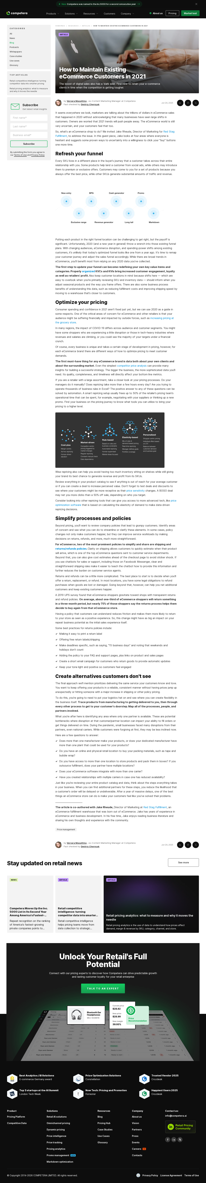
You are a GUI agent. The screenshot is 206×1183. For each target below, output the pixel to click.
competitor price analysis (132, 365)
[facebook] (167, 1139)
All (11, 33)
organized (88, 271)
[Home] (16, 13)
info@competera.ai (176, 1115)
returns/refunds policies (71, 548)
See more (183, 862)
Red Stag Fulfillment (155, 807)
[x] (180, 1139)
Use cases (14, 60)
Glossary (14, 65)
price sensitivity (135, 490)
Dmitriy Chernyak (90, 104)
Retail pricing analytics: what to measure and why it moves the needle (29, 89)
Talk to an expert (103, 988)
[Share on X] (195, 103)
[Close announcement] (196, 4)
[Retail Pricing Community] (180, 1126)
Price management (66, 829)
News (12, 38)
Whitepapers (16, 51)
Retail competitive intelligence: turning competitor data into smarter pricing (28, 82)
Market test (190, 13)
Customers (109, 13)
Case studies (16, 56)
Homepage (60, 26)
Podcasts (14, 47)
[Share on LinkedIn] (180, 103)
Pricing (172, 13)
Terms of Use (20, 155)
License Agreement (171, 1175)
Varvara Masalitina (77, 101)
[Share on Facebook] (188, 103)
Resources (73, 26)
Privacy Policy (38, 155)
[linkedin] (173, 1139)
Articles (86, 26)
